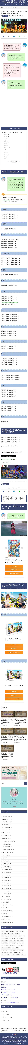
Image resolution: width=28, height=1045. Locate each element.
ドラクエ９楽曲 (7, 896)
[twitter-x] (13, 806)
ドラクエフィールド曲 (6, 947)
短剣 (6, 138)
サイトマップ (6, 1014)
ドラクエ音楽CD (7, 827)
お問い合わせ (6, 1011)
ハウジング (13, 950)
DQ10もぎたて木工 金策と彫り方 (9, 997)
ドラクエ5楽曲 (7, 885)
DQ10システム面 (7, 819)
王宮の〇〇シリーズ (18, 952)
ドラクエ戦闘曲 (15, 947)
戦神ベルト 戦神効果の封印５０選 (13, 132)
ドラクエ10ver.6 (5, 945)
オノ (6, 145)
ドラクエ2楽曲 (7, 877)
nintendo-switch (5, 931)
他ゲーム (6, 907)
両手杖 (7, 142)
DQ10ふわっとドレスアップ (8, 989)
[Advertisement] (14, 108)
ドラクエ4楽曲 (7, 883)
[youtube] (15, 806)
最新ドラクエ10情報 (8, 910)
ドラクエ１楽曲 (7, 875)
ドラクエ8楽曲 (7, 893)
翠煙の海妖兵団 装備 (9, 849)
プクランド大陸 (20, 950)
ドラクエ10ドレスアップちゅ (8, 992)
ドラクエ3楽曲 (7, 880)
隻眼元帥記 (3, 987)
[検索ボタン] (27, 2)
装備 (5, 913)
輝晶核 (8, 954)
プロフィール (6, 1020)
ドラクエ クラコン (7, 869)
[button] (3, 36)
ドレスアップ (7, 899)
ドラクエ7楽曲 (7, 891)
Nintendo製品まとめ (14, 931)
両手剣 (7, 136)
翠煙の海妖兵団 (7, 846)
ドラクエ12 (20, 945)
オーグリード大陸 (5, 936)
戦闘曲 (11, 952)
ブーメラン (8, 154)
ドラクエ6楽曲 (7, 888)
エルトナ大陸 (10, 933)
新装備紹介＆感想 (7, 916)
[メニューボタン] (1, 2)
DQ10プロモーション (8, 821)
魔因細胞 (23, 954)
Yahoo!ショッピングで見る (14, 573)
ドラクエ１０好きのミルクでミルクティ (10, 984)
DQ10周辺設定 (7, 816)
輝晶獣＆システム (8, 922)
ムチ (6, 153)
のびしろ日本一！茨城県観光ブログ (9, 1002)
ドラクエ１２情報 (8, 863)
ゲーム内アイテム (8, 852)
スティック (8, 140)
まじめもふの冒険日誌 (6, 994)
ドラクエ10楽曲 (7, 872)
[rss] (16, 1034)
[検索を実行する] (25, 783)
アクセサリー (7, 835)
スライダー (13, 936)
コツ (5, 858)
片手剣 (7, 134)
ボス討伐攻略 (7, 902)
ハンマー (7, 147)
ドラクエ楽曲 (7, 866)
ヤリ (6, 143)
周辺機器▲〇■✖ (7, 829)
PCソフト (22, 931)
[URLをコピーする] (24, 36)
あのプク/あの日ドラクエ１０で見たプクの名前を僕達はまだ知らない (14, 1)
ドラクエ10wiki (7, 824)
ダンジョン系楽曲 (20, 936)
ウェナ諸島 (4, 933)
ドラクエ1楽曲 (5, 938)
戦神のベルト (5, 15)
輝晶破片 (18, 954)
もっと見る (14, 161)
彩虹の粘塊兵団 (7, 844)
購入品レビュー (7, 919)
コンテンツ (6, 860)
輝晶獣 (13, 954)
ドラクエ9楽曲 (20, 943)
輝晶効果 (3, 954)
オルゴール (6, 855)
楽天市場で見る (14, 569)
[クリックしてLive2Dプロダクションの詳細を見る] (14, 773)
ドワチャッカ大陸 (5, 950)
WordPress (6, 832)
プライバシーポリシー (8, 1017)
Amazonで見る (14, 566)
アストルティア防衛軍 (9, 841)
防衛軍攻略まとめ (7, 905)
